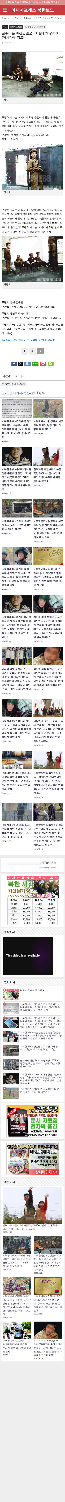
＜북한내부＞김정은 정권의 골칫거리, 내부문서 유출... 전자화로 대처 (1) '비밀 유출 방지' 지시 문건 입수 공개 (40, 1007)
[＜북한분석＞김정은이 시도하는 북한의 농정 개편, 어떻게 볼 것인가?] (11, 1093)
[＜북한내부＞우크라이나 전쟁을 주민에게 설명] (11, 1079)
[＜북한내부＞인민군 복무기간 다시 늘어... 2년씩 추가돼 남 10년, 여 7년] (11, 1051)
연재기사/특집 (16, 27)
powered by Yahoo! (48, 868)
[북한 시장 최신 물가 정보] (11, 994)
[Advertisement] (33, 1414)
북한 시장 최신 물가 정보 (32, 990)
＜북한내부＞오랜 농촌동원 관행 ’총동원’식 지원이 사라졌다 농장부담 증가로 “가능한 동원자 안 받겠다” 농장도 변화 (41, 1035)
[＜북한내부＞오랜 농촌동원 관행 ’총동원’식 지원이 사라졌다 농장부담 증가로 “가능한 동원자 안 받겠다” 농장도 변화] (11, 1037)
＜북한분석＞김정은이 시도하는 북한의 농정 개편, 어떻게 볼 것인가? (39, 1090)
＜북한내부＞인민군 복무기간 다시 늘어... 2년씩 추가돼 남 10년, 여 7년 (39, 1048)
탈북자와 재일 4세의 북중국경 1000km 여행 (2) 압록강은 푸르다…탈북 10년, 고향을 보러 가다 (40, 1063)
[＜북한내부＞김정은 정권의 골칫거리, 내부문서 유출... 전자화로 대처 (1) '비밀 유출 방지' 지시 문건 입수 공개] (11, 1008)
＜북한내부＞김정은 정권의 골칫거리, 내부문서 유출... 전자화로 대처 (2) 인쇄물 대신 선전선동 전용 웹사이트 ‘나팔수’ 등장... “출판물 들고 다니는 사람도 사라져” (41, 1022)
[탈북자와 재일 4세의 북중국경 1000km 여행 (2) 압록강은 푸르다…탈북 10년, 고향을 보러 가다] (11, 1065)
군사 (5, 27)
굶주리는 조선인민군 (36, 27)
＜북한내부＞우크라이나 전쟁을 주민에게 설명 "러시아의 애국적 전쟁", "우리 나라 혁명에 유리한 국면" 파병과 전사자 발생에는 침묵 (41, 1078)
